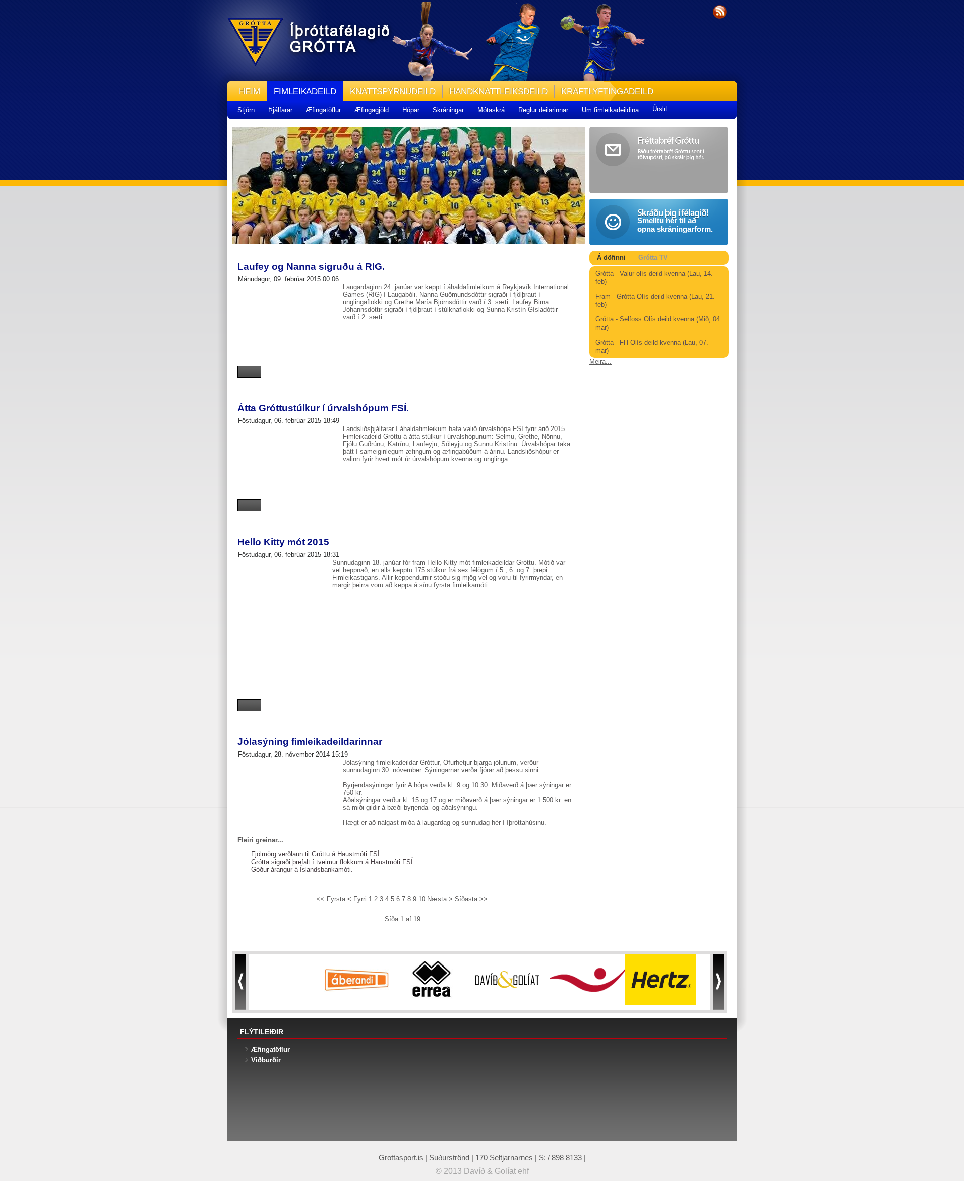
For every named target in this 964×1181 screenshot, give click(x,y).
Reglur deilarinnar (543, 110)
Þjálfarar (280, 110)
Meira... (600, 361)
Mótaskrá (491, 110)
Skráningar (448, 110)
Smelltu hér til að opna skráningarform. (675, 224)
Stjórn (246, 110)
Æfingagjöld (371, 110)
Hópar (410, 110)
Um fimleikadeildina (610, 110)
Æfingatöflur (323, 110)
